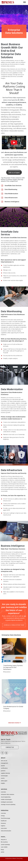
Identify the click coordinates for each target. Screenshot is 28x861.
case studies (4, 847)
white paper (4, 780)
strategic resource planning (8, 804)
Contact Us (10, 747)
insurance (3, 823)
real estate (4, 828)
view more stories (13, 722)
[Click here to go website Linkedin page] (6, 752)
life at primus (4, 842)
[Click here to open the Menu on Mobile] (24, 2)
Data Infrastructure (11, 197)
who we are (4, 760)
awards (3, 765)
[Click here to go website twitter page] (2, 752)
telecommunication (6, 830)
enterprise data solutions (7, 794)
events (3, 778)
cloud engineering (5, 797)
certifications (4, 768)
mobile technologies (6, 799)
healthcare (4, 820)
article (2, 852)
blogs (2, 849)
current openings (5, 844)
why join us (4, 839)
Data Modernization (11, 193)
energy (3, 815)
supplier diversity (5, 773)
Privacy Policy (20, 858)
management (4, 763)
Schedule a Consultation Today (14, 625)
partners (3, 770)
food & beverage (5, 818)
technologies (4, 775)
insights (3, 783)
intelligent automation (7, 802)
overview (3, 792)
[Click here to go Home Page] (8, 2)
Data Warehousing (11, 189)
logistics (3, 825)
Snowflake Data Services (13, 185)
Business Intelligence (12, 201)
